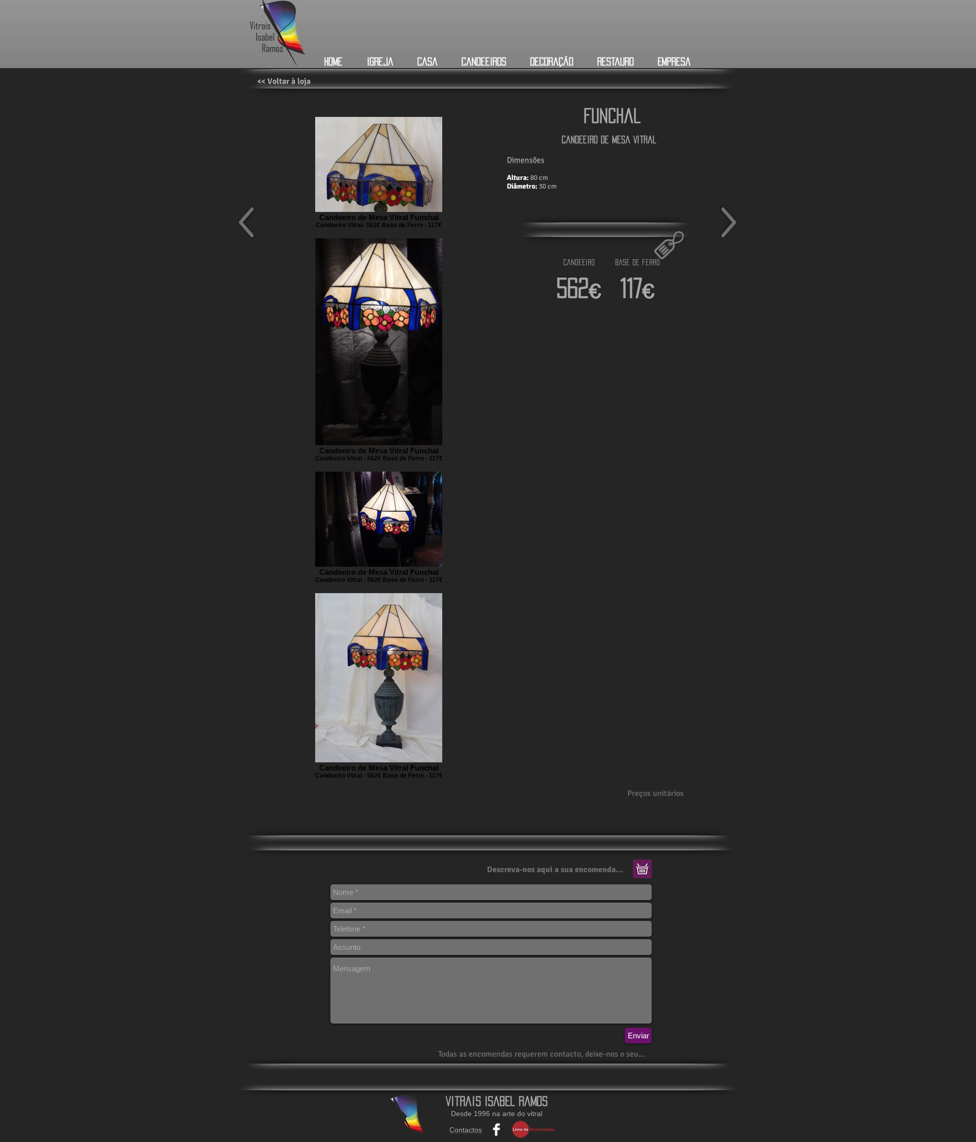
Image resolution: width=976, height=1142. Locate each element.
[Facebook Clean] (496, 1129)
